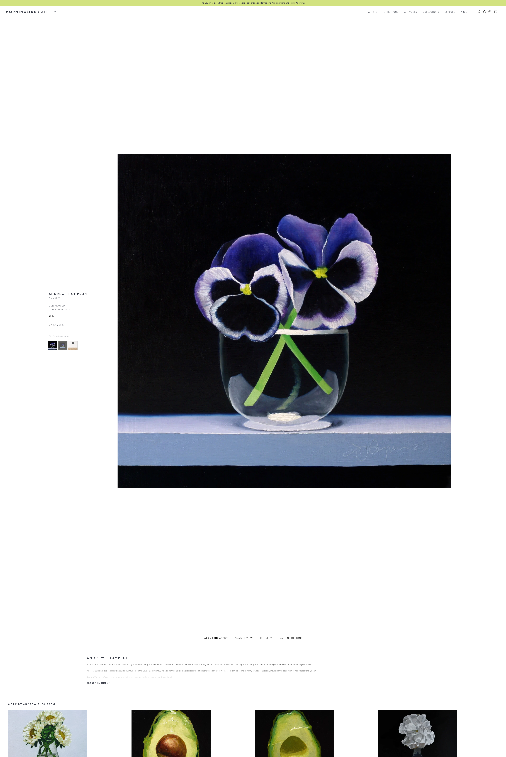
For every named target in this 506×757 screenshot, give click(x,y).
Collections (431, 12)
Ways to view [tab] (244, 637)
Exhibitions (390, 12)
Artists (372, 12)
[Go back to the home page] (31, 12)
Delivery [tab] (266, 637)
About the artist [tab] (216, 637)
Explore (450, 12)
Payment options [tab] (290, 637)
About (465, 12)
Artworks (410, 12)
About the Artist (96, 683)
